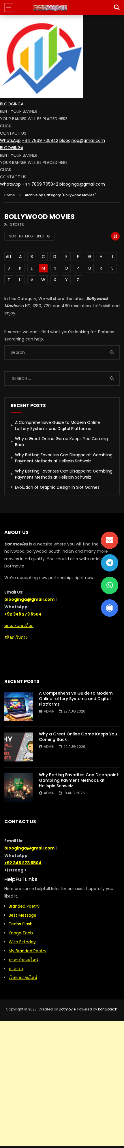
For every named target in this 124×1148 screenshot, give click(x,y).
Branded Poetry (24, 906)
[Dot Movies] (62, 7)
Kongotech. (108, 1009)
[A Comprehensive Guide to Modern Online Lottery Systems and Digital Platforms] (18, 706)
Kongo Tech (21, 933)
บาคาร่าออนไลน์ (23, 960)
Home (9, 195)
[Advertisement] (62, 1083)
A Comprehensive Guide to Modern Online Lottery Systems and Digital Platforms (57, 425)
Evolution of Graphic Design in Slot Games (57, 487)
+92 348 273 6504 (23, 614)
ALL (9, 256)
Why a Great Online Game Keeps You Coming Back (61, 442)
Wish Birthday (22, 942)
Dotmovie (67, 1009)
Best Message (22, 915)
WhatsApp (10, 140)
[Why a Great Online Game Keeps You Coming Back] (18, 747)
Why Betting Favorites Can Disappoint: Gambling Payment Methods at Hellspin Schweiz (63, 458)
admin (49, 711)
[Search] (117, 7)
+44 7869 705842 (40, 140)
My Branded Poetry (27, 951)
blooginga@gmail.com (82, 140)
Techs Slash (21, 924)
